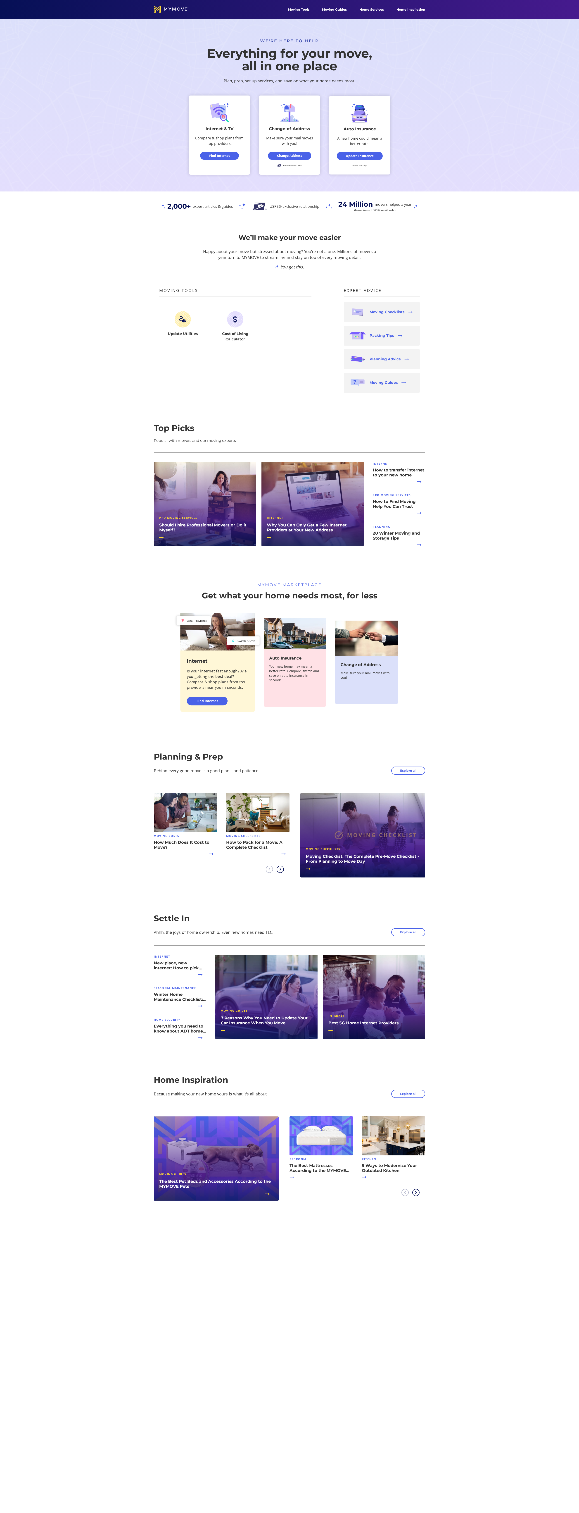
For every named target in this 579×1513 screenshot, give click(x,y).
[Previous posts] (269, 869)
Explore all (408, 770)
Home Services (371, 9)
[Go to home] (176, 9)
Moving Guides (334, 9)
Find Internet (207, 701)
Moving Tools (298, 9)
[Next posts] (280, 869)
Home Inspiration (410, 9)
